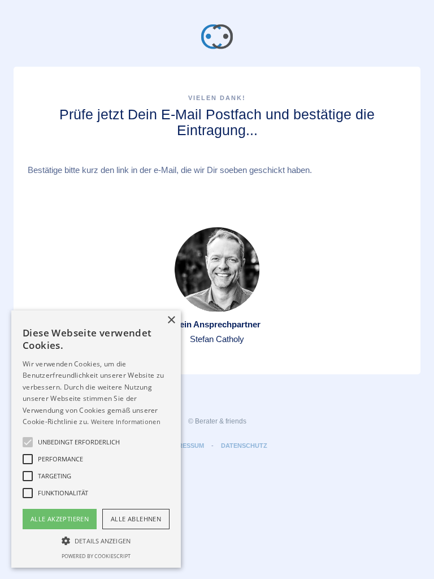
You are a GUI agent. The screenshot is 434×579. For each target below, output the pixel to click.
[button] (27, 442)
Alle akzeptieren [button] (60, 519)
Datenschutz (244, 445)
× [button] (171, 320)
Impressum (185, 445)
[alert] (96, 439)
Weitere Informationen (125, 421)
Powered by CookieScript (96, 556)
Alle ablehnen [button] (136, 519)
